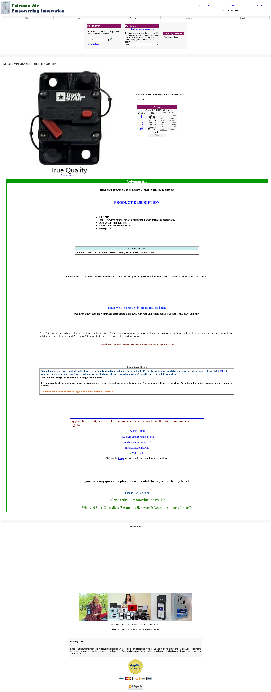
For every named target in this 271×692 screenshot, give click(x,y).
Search (242, 18)
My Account (204, 5)
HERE (222, 371)
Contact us (188, 18)
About (80, 18)
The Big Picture (137, 431)
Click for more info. (69, 175)
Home (27, 18)
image (121, 458)
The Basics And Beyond (137, 447)
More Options (93, 44)
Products (133, 18)
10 (142, 122)
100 (141, 129)
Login (231, 5)
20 (142, 125)
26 (142, 127)
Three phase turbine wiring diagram (136, 436)
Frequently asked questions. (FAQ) (137, 442)
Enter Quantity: (153, 132)
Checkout (258, 5)
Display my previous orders (142, 29)
